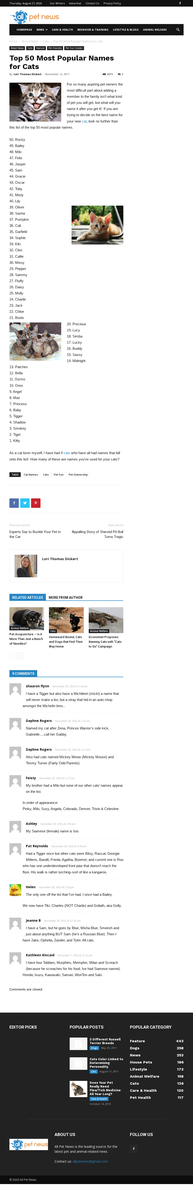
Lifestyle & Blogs (126, 29)
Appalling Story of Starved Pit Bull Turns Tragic (97, 534)
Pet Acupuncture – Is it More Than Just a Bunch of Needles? (26, 638)
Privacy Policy (112, 3)
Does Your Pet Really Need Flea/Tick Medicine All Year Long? (105, 1088)
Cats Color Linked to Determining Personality (106, 1062)
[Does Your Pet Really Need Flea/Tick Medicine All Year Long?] (78, 1089)
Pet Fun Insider (74, 48)
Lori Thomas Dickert (27, 74)
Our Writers (57, 3)
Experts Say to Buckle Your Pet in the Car (35, 534)
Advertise (75, 3)
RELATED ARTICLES (27, 597)
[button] (178, 30)
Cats (46, 41)
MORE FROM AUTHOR (66, 597)
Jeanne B (33, 920)
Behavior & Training (93, 29)
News (40, 29)
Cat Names (31, 474)
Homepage (24, 29)
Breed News (30, 41)
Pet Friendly (55, 48)
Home (13, 41)
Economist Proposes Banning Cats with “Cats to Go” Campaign (105, 641)
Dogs (94, 1048)
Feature (40, 48)
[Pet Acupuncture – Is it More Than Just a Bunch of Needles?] (26, 618)
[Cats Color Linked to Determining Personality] (78, 1063)
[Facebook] (180, 3)
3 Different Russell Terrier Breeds (105, 1041)
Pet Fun (59, 474)
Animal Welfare (155, 29)
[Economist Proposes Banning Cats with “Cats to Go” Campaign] (106, 620)
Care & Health (62, 29)
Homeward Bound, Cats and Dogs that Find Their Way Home (66, 641)
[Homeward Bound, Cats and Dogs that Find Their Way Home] (66, 620)
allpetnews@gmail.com (90, 1161)
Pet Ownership (78, 474)
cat (84, 121)
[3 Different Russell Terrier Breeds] (78, 1044)
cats (67, 453)
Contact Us (92, 3)
